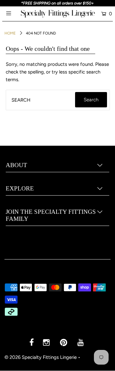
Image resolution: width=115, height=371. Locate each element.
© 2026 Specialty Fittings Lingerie (40, 357)
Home (10, 33)
